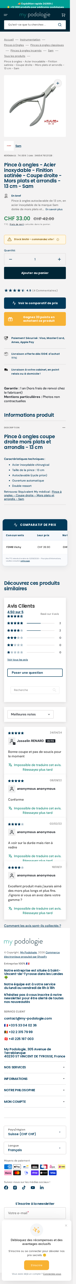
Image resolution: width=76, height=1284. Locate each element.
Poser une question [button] (27, 672)
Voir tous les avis (17, 659)
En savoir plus (54, 209)
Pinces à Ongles (14, 45)
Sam (51, 50)
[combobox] (35, 24)
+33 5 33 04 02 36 (23, 1025)
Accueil (9, 39)
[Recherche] (60, 24)
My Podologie (28, 952)
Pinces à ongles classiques (47, 45)
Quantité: (10, 250)
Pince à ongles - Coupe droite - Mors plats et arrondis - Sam (33, 495)
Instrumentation (30, 39)
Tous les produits (14, 56)
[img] (16, 733)
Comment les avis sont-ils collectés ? (32, 926)
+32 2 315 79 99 (20, 1032)
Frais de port (17, 224)
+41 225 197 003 (21, 1039)
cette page (25, 561)
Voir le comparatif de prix (38, 303)
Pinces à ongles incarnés (26, 50)
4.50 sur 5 (15, 612)
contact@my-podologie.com (28, 1018)
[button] (5, 15)
